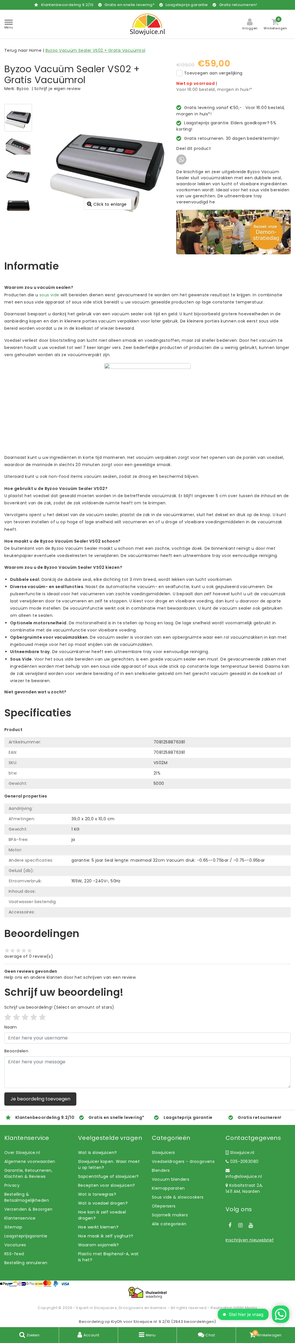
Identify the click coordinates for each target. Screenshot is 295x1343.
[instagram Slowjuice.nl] (240, 1225)
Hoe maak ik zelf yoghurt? (105, 1236)
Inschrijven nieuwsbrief (250, 1240)
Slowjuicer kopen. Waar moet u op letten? (109, 1164)
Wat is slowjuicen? (97, 1152)
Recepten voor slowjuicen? (106, 1185)
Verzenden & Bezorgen (28, 1209)
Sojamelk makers (170, 1215)
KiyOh (116, 1321)
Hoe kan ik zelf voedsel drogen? (102, 1215)
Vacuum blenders (170, 1179)
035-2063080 (243, 1161)
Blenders (161, 1170)
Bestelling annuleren (25, 1263)
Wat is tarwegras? (97, 1194)
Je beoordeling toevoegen (40, 1099)
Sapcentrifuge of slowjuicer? (108, 1176)
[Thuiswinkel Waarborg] (147, 1292)
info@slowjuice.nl (244, 1176)
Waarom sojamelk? (98, 1245)
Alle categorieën (169, 1224)
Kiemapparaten (168, 1188)
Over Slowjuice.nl (22, 1152)
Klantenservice (20, 1218)
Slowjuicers (163, 1152)
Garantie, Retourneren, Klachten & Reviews (28, 1173)
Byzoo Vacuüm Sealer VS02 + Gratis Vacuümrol (95, 50)
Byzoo (23, 88)
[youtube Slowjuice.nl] (251, 1225)
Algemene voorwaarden (29, 1161)
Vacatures (15, 1245)
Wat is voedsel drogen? (103, 1203)
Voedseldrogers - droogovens (183, 1161)
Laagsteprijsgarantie (25, 1236)
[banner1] (233, 232)
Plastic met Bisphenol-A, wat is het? (108, 1257)
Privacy (12, 1185)
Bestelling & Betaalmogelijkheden (26, 1197)
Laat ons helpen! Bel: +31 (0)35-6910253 (46, 698)
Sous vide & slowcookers (178, 1197)
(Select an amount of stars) (59, 1007)
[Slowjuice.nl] (147, 24)
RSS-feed (14, 1254)
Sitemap (13, 1227)
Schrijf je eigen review (57, 88)
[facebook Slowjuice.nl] (230, 1225)
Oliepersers (164, 1206)
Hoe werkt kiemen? (98, 1227)
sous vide (49, 295)
